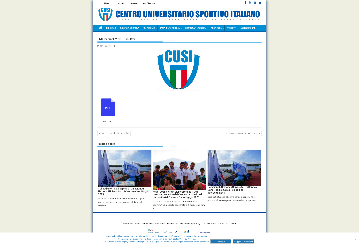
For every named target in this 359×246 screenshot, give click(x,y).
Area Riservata (148, 3)
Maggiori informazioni (243, 242)
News (106, 3)
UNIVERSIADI (149, 28)
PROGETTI (231, 28)
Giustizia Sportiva (129, 28)
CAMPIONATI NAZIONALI (196, 28)
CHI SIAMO (111, 28)
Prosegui (221, 242)
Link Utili (121, 3)
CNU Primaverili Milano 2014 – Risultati (240, 133)
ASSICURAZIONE (248, 28)
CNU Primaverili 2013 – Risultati (115, 133)
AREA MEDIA (216, 28)
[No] (355, 239)
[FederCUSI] (100, 27)
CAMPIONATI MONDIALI (170, 28)
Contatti (134, 3)
